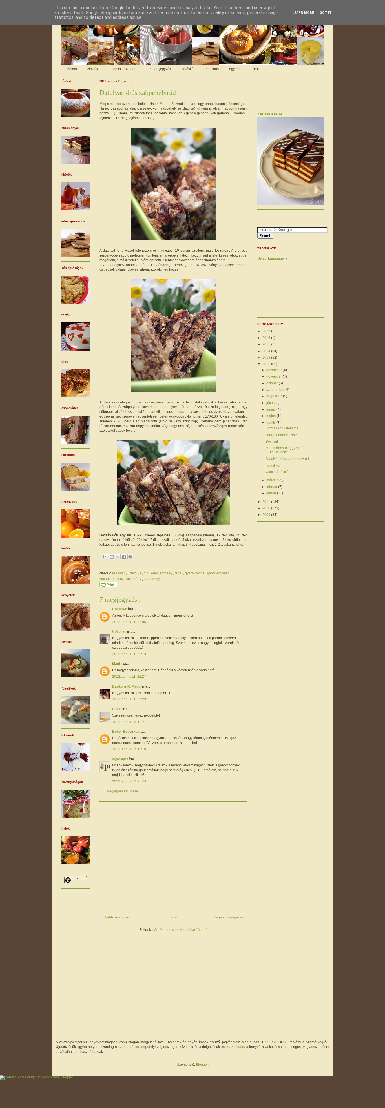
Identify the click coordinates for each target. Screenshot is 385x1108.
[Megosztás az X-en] (118, 556)
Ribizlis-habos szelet (282, 435)
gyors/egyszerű (219, 573)
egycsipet (120, 759)
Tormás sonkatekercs (282, 428)
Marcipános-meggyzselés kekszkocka (285, 450)
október (272, 383)
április (271, 423)
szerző (123, 1047)
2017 (266, 331)
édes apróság (162, 573)
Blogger (202, 1065)
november (274, 376)
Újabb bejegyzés (117, 917)
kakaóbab (107, 579)
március (272, 480)
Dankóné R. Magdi (127, 686)
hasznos (212, 69)
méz (121, 579)
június (271, 409)
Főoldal (171, 917)
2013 (266, 358)
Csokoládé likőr (278, 472)
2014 (266, 351)
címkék (92, 69)
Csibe (117, 709)
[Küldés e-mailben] (105, 556)
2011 (266, 502)
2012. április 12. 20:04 (129, 781)
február (272, 487)
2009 (266, 515)
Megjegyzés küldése (122, 791)
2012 (266, 364)
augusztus (274, 396)
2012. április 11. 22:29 (129, 699)
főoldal (72, 69)
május (271, 416)
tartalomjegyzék (159, 69)
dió (146, 573)
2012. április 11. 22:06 (129, 622)
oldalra (239, 1047)
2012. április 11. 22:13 (129, 654)
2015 (266, 344)
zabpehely (152, 579)
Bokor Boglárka (125, 732)
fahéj (179, 573)
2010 (266, 508)
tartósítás (188, 69)
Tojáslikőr (273, 465)
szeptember (275, 390)
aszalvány (120, 573)
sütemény (134, 579)
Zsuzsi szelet (269, 114)
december (274, 370)
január (271, 493)
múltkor (115, 104)
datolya (136, 573)
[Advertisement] (173, 856)
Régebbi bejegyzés (228, 917)
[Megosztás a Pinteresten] (130, 556)
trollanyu (119, 632)
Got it (326, 13)
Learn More (303, 13)
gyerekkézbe (195, 573)
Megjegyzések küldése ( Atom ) (183, 930)
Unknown (120, 609)
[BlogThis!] (111, 556)
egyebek (235, 69)
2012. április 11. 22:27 (129, 677)
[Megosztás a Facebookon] (124, 556)
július (270, 403)
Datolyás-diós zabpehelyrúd (287, 459)
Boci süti (272, 441)
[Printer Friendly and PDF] (108, 586)
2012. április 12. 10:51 (129, 722)
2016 (266, 338)
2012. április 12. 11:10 (129, 749)
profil (256, 69)
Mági (116, 664)
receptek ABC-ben (122, 69)
